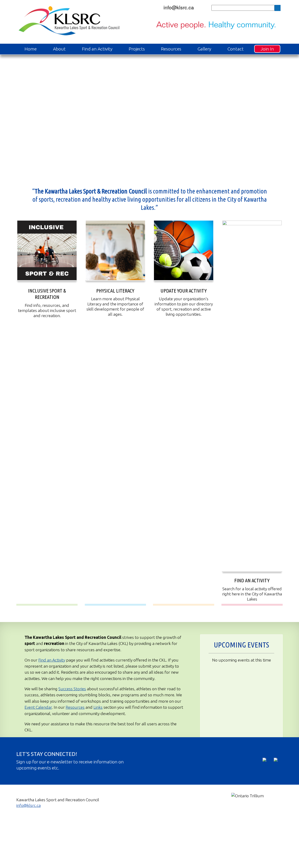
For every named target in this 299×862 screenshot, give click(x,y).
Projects (137, 48)
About (59, 48)
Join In (267, 48)
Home (31, 48)
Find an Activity (97, 48)
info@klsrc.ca (179, 7)
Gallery (204, 48)
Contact (236, 48)
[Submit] (277, 8)
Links (98, 707)
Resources (171, 48)
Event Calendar (38, 707)
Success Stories (72, 689)
